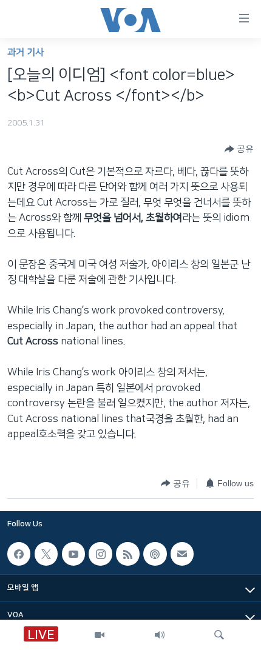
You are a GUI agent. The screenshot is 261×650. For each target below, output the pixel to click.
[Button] (239, 149)
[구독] (182, 553)
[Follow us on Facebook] (18, 553)
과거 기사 (25, 52)
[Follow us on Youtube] (73, 553)
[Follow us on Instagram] (100, 553)
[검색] (219, 635)
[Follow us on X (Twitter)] (46, 553)
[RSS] (127, 553)
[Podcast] (154, 553)
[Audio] (159, 635)
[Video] (99, 635)
